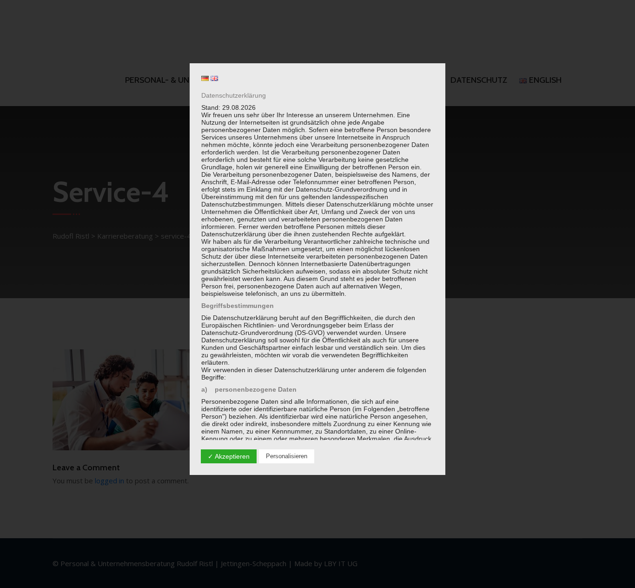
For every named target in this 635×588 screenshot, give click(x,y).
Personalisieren (286, 456)
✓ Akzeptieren (229, 456)
